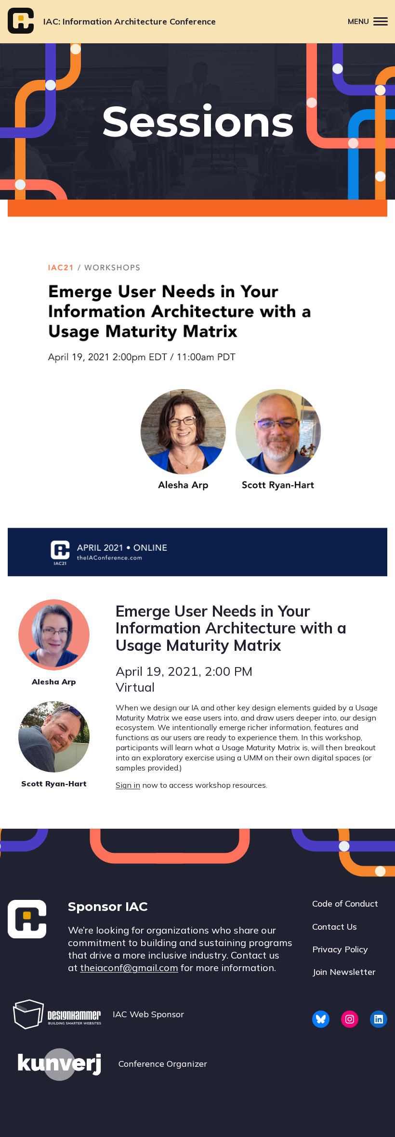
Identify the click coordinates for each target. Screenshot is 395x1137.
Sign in (128, 785)
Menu (358, 21)
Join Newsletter (343, 971)
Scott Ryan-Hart (54, 783)
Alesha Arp (54, 681)
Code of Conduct (345, 903)
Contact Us (334, 926)
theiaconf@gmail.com (129, 967)
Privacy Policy (340, 949)
